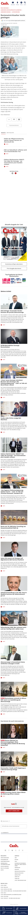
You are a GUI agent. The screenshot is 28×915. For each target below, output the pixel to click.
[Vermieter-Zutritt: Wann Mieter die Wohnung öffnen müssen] (14, 783)
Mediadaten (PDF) (19, 873)
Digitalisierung (5, 866)
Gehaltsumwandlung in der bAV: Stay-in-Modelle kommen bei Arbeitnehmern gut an (14, 594)
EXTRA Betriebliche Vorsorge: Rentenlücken (10, 346)
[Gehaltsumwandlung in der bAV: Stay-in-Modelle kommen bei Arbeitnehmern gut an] (14, 583)
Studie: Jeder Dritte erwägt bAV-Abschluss (11, 418)
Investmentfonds (5, 861)
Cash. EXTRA (3, 885)
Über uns (17, 876)
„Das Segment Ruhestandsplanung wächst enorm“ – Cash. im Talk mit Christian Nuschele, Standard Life (12, 491)
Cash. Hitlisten (4, 896)
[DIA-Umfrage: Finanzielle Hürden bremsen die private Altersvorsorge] (14, 301)
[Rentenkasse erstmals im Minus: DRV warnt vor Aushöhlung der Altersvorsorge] (14, 689)
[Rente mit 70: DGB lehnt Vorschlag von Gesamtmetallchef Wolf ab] (14, 517)
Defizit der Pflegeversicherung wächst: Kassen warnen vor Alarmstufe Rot (14, 140)
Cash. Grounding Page (20, 880)
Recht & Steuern (5, 868)
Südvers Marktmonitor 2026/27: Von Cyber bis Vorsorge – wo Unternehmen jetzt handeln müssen (14, 162)
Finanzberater (4, 859)
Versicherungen (5, 857)
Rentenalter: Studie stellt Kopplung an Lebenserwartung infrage (13, 768)
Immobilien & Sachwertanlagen (5, 864)
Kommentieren (14, 125)
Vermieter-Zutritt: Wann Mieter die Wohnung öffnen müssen (13, 793)
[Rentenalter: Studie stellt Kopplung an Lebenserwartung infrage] (14, 759)
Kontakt (17, 869)
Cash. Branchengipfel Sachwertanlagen (11, 894)
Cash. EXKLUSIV (4, 887)
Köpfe (2, 870)
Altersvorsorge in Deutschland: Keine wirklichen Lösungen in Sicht (13, 662)
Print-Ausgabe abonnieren (14, 268)
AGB (16, 861)
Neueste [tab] (3, 132)
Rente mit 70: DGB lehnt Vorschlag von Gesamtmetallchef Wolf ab (13, 527)
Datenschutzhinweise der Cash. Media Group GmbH (20, 864)
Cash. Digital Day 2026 (6, 889)
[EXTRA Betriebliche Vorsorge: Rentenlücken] (14, 336)
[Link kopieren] (9, 119)
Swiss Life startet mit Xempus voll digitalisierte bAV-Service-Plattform (12, 559)
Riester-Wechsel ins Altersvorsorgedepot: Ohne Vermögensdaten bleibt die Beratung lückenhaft (13, 743)
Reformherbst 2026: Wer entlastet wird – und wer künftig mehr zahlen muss (14, 628)
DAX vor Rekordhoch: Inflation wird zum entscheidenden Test (15, 150)
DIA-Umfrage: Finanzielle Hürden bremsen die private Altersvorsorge (12, 311)
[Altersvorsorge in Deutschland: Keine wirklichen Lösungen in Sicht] (14, 653)
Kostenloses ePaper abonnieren (14, 264)
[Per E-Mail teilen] (19, 119)
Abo (16, 857)
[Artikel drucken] (14, 119)
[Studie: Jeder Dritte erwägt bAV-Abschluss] (14, 409)
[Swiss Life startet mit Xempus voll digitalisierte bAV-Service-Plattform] (14, 549)
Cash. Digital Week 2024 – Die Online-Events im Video (13, 891)
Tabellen (17, 878)
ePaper (16, 859)
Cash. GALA (3, 892)
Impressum (17, 867)
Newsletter (17, 875)
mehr (7, 144)
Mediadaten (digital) (20, 871)
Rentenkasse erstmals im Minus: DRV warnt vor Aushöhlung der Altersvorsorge (13, 699)
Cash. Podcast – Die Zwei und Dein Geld (10, 898)
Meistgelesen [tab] (10, 132)
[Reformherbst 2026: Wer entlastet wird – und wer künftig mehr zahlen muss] (14, 618)
